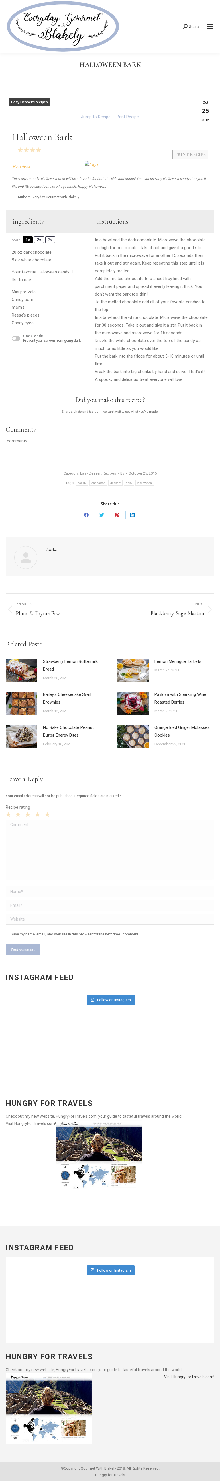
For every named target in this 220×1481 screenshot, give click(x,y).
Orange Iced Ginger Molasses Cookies (182, 731)
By (122, 473)
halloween (145, 482)
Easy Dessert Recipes (29, 102)
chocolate (98, 482)
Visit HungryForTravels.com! (31, 1123)
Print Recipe (128, 116)
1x (27, 239)
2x (39, 239)
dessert (115, 482)
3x (50, 239)
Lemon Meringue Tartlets (177, 661)
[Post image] (21, 670)
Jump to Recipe (96, 116)
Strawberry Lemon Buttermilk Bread (70, 665)
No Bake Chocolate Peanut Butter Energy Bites (68, 731)
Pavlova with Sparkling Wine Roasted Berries (180, 698)
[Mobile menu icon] (210, 26)
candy (82, 482)
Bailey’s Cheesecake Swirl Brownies (67, 698)
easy (129, 482)
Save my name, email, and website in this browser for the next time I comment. (75, 934)
